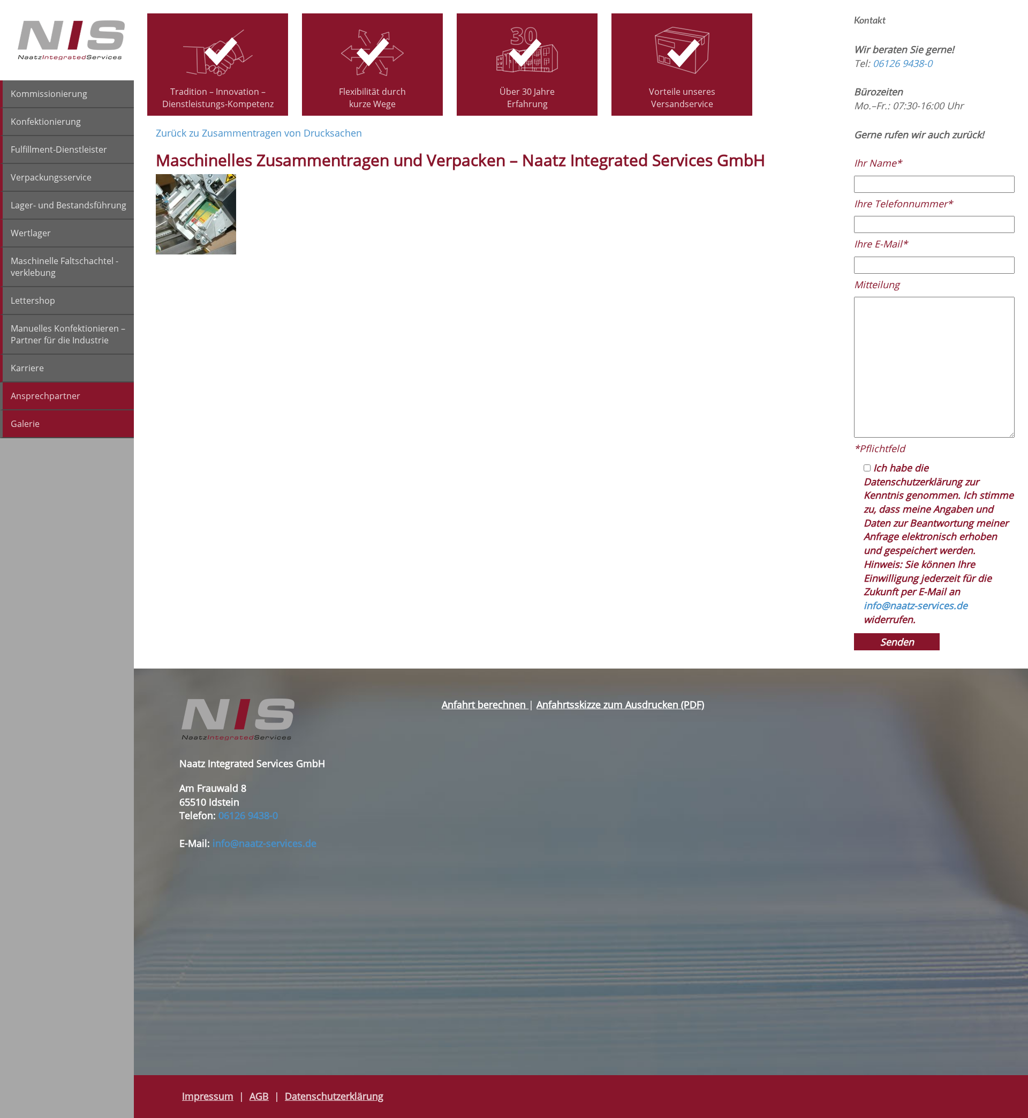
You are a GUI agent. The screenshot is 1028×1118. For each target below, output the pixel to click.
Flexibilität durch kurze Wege (372, 98)
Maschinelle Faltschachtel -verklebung (64, 267)
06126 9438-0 (902, 63)
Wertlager (31, 233)
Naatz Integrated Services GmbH (71, 40)
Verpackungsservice (51, 177)
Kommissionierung (49, 94)
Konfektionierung (46, 121)
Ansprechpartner (45, 396)
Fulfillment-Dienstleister (59, 149)
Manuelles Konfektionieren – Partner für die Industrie (68, 334)
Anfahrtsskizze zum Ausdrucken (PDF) (620, 704)
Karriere (27, 368)
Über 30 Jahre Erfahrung (527, 98)
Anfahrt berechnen (485, 704)
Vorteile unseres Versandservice (682, 98)
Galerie (25, 424)
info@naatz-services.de (915, 605)
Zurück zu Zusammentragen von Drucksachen (259, 132)
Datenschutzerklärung (334, 1096)
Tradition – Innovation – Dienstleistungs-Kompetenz (218, 98)
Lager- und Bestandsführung (68, 205)
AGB (259, 1096)
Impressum (207, 1096)
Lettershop (33, 300)
